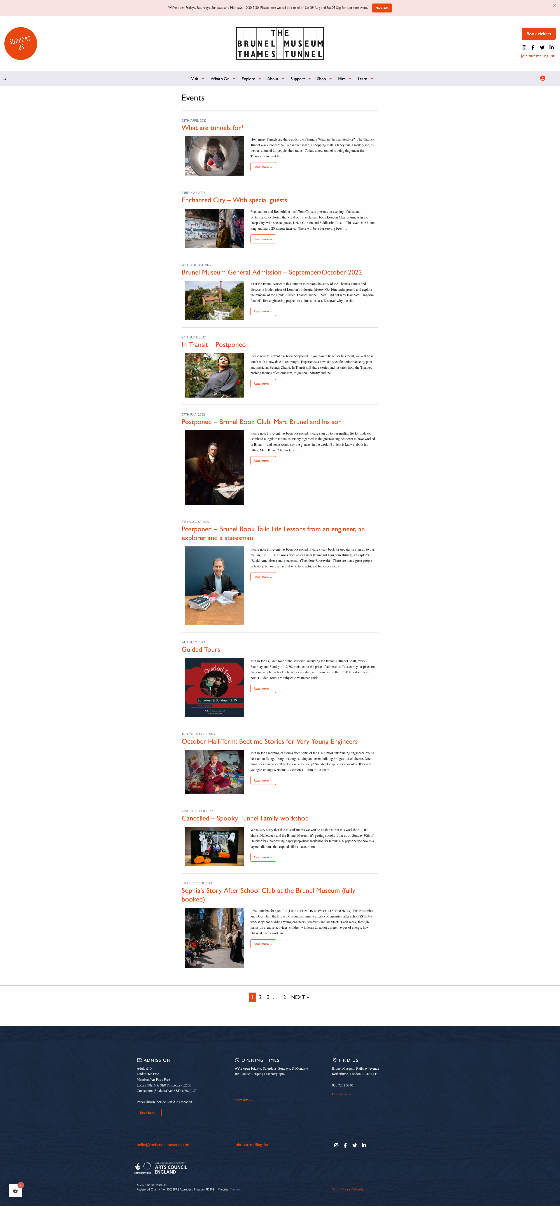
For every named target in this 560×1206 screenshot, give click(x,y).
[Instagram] (524, 47)
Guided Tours (201, 649)
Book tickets (539, 33)
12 (283, 997)
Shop (321, 78)
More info (381, 8)
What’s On (220, 78)
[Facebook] (533, 47)
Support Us (20, 43)
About (272, 78)
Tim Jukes (236, 1189)
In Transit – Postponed (214, 344)
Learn (362, 78)
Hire (342, 78)
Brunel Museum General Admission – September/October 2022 (272, 272)
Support (298, 78)
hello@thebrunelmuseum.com (164, 1144)
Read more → (263, 167)
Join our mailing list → (254, 1144)
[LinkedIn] (551, 47)
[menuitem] (195, 78)
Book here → (149, 1112)
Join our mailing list (538, 55)
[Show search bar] (4, 78)
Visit (194, 78)
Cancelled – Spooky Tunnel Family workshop (245, 818)
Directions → (342, 1094)
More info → (243, 1100)
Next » (300, 997)
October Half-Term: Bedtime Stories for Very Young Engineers (270, 741)
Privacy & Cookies (353, 1189)
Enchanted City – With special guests (234, 200)
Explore (248, 78)
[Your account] (542, 78)
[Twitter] (542, 47)
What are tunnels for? (212, 127)
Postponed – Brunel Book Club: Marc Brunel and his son (262, 421)
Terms (336, 1189)
